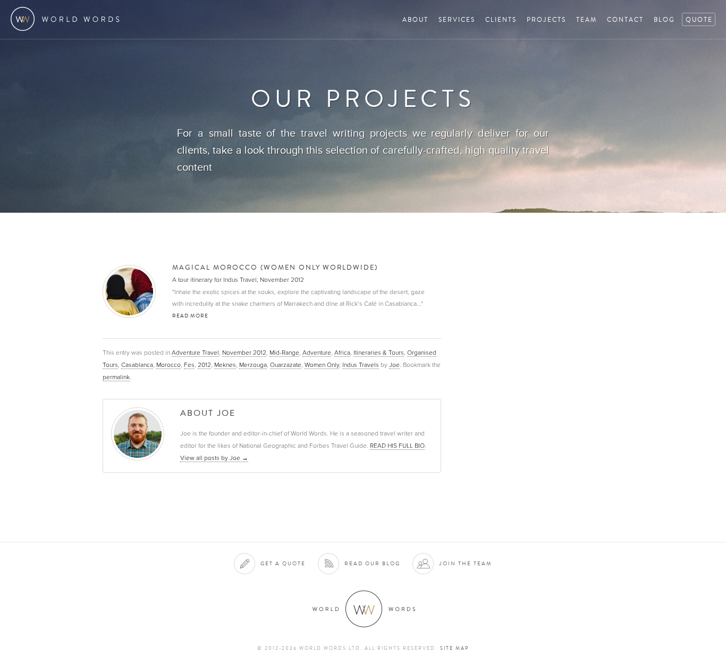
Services (456, 19)
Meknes (225, 365)
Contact (625, 19)
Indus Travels (360, 365)
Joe (394, 365)
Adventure (316, 352)
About (415, 19)
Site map (454, 648)
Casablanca (137, 365)
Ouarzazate (285, 365)
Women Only (322, 365)
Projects (546, 19)
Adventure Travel (195, 352)
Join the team (465, 563)
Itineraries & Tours (378, 352)
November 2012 (244, 352)
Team (586, 19)
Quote (699, 19)
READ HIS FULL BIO (397, 445)
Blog (664, 19)
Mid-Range (284, 352)
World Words (68, 19)
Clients (501, 19)
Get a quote (283, 563)
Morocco (168, 365)
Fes (189, 365)
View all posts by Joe (214, 458)
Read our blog (372, 563)
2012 (204, 365)
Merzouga (253, 365)
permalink (116, 377)
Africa (342, 352)
